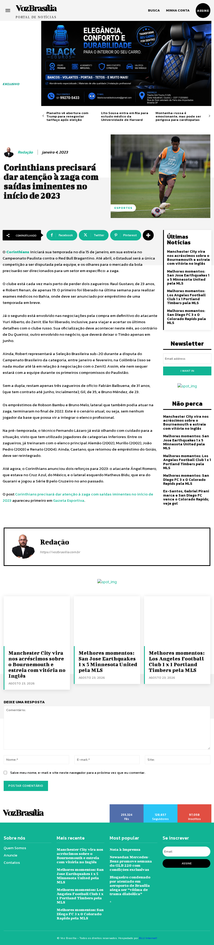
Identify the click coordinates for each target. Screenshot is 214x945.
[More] (148, 235)
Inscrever (195, 806)
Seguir (160, 806)
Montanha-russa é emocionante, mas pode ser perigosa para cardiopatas (178, 116)
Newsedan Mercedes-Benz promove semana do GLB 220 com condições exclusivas (131, 863)
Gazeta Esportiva (68, 500)
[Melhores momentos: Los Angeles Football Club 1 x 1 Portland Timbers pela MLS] (177, 621)
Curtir (127, 806)
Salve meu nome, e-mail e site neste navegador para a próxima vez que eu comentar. (77, 772)
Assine (187, 863)
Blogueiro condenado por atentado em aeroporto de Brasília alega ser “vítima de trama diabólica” (130, 885)
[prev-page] (43, 116)
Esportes (123, 208)
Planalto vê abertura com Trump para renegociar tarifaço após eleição (67, 116)
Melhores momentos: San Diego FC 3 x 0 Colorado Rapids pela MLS (186, 317)
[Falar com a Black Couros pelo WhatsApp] (126, 63)
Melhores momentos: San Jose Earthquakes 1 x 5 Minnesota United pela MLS (188, 277)
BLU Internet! (148, 938)
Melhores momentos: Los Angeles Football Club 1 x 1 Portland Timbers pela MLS (186, 297)
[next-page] (209, 116)
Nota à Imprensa (125, 849)
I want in (187, 371)
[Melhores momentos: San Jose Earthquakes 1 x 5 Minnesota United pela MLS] (107, 621)
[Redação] (10, 152)
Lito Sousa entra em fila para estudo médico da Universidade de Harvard (124, 116)
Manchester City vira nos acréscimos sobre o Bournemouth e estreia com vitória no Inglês (188, 257)
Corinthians (17, 252)
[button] (154, 10)
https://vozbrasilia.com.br (60, 552)
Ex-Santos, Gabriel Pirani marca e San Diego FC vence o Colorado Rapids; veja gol (186, 497)
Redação (25, 152)
